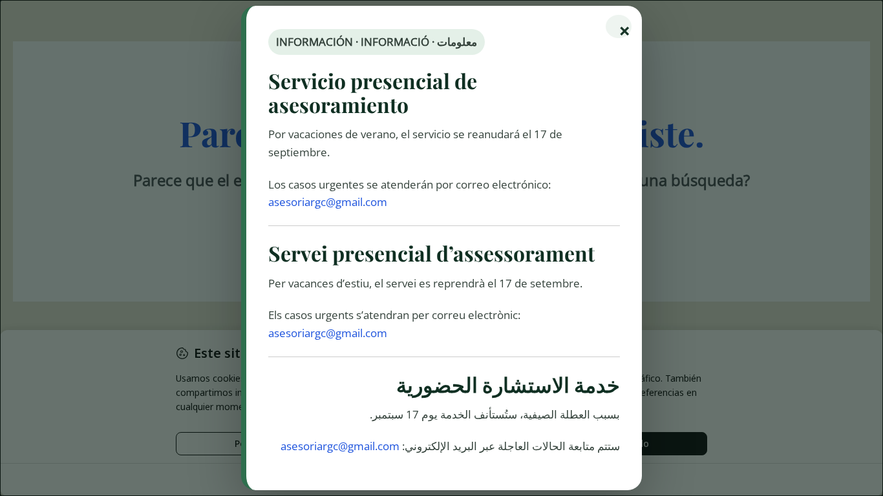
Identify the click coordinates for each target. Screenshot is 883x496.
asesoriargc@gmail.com (327, 201)
